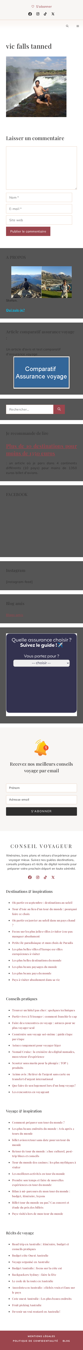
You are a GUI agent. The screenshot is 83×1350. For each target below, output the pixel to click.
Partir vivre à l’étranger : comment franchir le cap (44, 1016)
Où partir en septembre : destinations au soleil (42, 902)
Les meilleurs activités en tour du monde (38, 1173)
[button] (67, 26)
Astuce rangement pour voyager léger (36, 1045)
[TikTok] (45, 14)
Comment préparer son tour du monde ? (38, 1122)
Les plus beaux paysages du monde (34, 966)
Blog (66, 1341)
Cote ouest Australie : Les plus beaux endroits (42, 1298)
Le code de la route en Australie (32, 1281)
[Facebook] (30, 14)
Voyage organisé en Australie (31, 1262)
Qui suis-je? (15, 310)
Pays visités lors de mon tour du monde (37, 1213)
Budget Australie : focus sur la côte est (37, 1268)
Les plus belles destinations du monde (36, 960)
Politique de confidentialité (35, 1341)
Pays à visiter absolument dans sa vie (36, 979)
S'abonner (41, 811)
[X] (53, 14)
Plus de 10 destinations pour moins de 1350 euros (41, 449)
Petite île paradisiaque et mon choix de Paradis (42, 942)
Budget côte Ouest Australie (30, 1255)
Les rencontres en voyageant (30, 1092)
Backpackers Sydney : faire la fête (34, 1274)
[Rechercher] (59, 409)
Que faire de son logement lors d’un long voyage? (44, 1085)
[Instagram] (38, 14)
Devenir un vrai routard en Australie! (36, 1311)
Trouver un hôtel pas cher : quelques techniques (43, 1010)
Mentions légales (41, 1336)
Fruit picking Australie (27, 1305)
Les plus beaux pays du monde (31, 973)
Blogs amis (14, 615)
